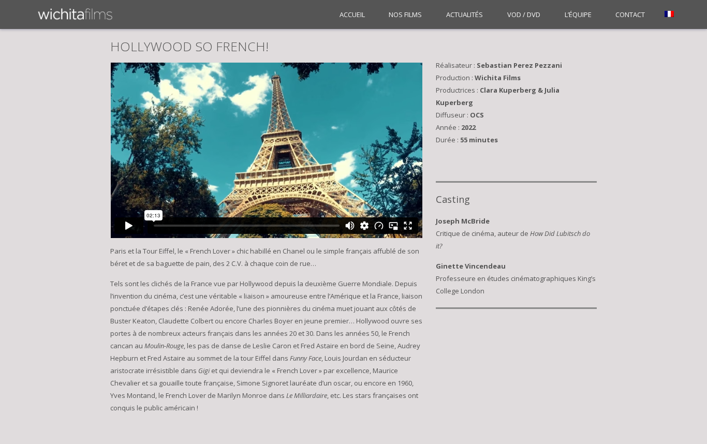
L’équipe (578, 14)
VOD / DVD (523, 14)
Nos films (405, 14)
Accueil (352, 14)
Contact (630, 14)
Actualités (464, 14)
